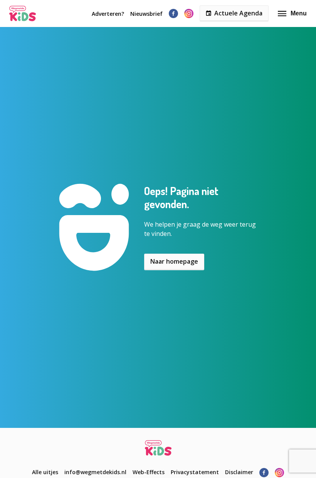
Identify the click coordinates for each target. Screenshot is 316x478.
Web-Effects (149, 472)
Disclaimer (239, 472)
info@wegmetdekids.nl (95, 472)
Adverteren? (108, 13)
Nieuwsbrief (146, 13)
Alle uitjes (45, 472)
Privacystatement (195, 472)
